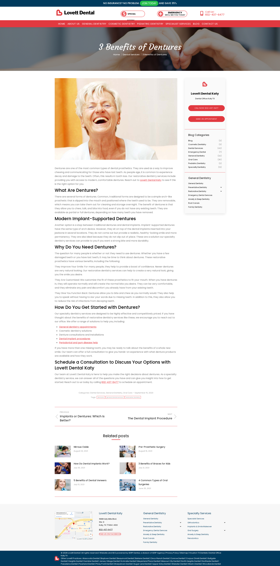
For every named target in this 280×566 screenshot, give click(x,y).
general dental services (115, 397)
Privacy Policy (172, 552)
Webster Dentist (179, 564)
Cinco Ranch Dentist (159, 558)
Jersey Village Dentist (109, 561)
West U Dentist (195, 564)
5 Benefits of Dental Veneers (90, 480)
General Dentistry (114, 392)
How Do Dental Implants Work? (92, 463)
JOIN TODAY (149, 3)
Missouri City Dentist (170, 561)
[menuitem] (61, 24)
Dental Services (97, 392)
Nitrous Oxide (81, 447)
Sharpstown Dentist (123, 564)
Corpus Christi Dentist (196, 558)
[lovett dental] (75, 13)
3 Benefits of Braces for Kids (154, 463)
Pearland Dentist (86, 564)
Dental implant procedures (74, 338)
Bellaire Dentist (142, 558)
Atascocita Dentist (90, 558)
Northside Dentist (210, 561)
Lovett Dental (74, 552)
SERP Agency (158, 552)
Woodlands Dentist (212, 564)
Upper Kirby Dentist (161, 564)
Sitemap (184, 552)
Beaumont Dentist (125, 558)
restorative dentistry (133, 397)
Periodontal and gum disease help (78, 342)
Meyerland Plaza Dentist (148, 561)
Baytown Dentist (108, 558)
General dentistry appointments (77, 327)
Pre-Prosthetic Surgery (152, 447)
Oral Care (127, 392)
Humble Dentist (91, 561)
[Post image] (63, 451)
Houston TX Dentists (198, 552)
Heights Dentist (76, 561)
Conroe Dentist (178, 558)
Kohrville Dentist (128, 561)
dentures (101, 397)
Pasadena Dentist (69, 564)
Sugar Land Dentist (142, 564)
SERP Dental (134, 552)
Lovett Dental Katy (150, 180)
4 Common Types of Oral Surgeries (153, 482)
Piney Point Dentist (104, 564)
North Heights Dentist (191, 561)
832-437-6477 (214, 14)
